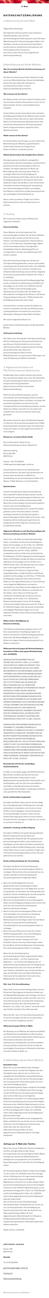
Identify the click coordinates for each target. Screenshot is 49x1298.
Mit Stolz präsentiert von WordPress (16, 1292)
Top (47, 1296)
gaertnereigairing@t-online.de (15, 1268)
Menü (26, 6)
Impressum (8, 1273)
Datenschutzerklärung (12, 1279)
